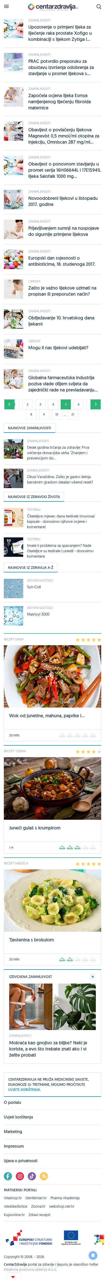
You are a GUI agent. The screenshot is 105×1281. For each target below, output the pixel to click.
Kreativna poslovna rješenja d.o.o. (30, 1269)
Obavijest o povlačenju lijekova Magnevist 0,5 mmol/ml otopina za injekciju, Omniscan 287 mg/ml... (63, 136)
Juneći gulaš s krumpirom (34, 828)
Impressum (14, 1146)
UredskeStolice (15, 1206)
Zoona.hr (38, 1206)
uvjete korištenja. (24, 1089)
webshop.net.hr (61, 1206)
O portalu (12, 1103)
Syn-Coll (34, 586)
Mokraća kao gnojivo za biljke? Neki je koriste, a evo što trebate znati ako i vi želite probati (48, 1049)
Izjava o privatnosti (20, 1160)
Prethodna (9, 404)
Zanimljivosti (39, 20)
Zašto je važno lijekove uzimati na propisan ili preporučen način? (62, 291)
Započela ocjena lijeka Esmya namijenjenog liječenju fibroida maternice (59, 102)
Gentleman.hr (36, 1198)
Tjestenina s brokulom (31, 940)
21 (72, 414)
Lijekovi (34, 281)
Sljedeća (95, 404)
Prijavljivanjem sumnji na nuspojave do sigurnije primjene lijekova (63, 231)
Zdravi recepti (39, 1215)
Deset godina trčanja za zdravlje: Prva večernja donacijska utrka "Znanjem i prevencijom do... (58, 452)
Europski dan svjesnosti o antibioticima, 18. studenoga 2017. (61, 261)
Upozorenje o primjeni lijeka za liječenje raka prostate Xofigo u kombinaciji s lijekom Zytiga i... (60, 33)
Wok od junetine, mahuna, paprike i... (47, 716)
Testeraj (33, 509)
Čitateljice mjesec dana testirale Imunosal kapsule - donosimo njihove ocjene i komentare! (61, 521)
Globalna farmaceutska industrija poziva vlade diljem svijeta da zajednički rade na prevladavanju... (63, 384)
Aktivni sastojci (40, 580)
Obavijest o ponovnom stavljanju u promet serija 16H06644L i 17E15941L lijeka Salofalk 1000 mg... (64, 170)
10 (56, 414)
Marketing (13, 1131)
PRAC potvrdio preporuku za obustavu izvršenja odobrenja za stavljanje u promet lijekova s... (61, 67)
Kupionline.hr (14, 1215)
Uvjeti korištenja (18, 1117)
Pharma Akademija (65, 1198)
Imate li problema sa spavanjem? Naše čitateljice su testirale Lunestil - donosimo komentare (60, 551)
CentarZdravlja (52, 7)
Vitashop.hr (13, 1198)
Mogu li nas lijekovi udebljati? (58, 348)
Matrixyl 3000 (38, 614)
